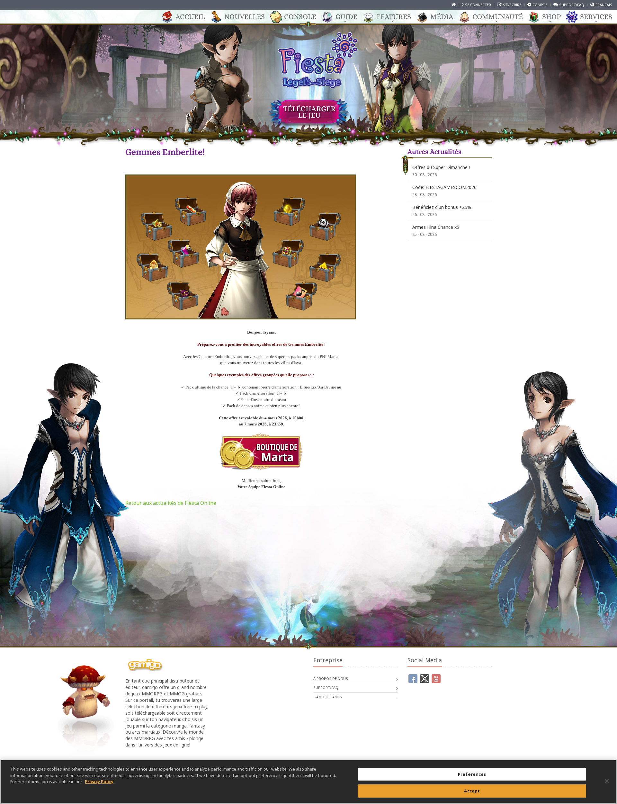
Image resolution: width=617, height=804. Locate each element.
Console (300, 17)
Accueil (190, 17)
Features (394, 17)
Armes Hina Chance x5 (435, 227)
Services (596, 17)
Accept (472, 790)
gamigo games (327, 696)
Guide (346, 17)
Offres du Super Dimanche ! (441, 167)
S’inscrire (512, 4)
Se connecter (478, 4)
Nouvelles (244, 17)
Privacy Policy (99, 781)
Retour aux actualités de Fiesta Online (170, 502)
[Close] (607, 781)
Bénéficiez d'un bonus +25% (441, 207)
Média (441, 17)
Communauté (497, 17)
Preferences (472, 774)
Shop (551, 17)
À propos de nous (330, 678)
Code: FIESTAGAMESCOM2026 (444, 187)
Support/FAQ (571, 4)
